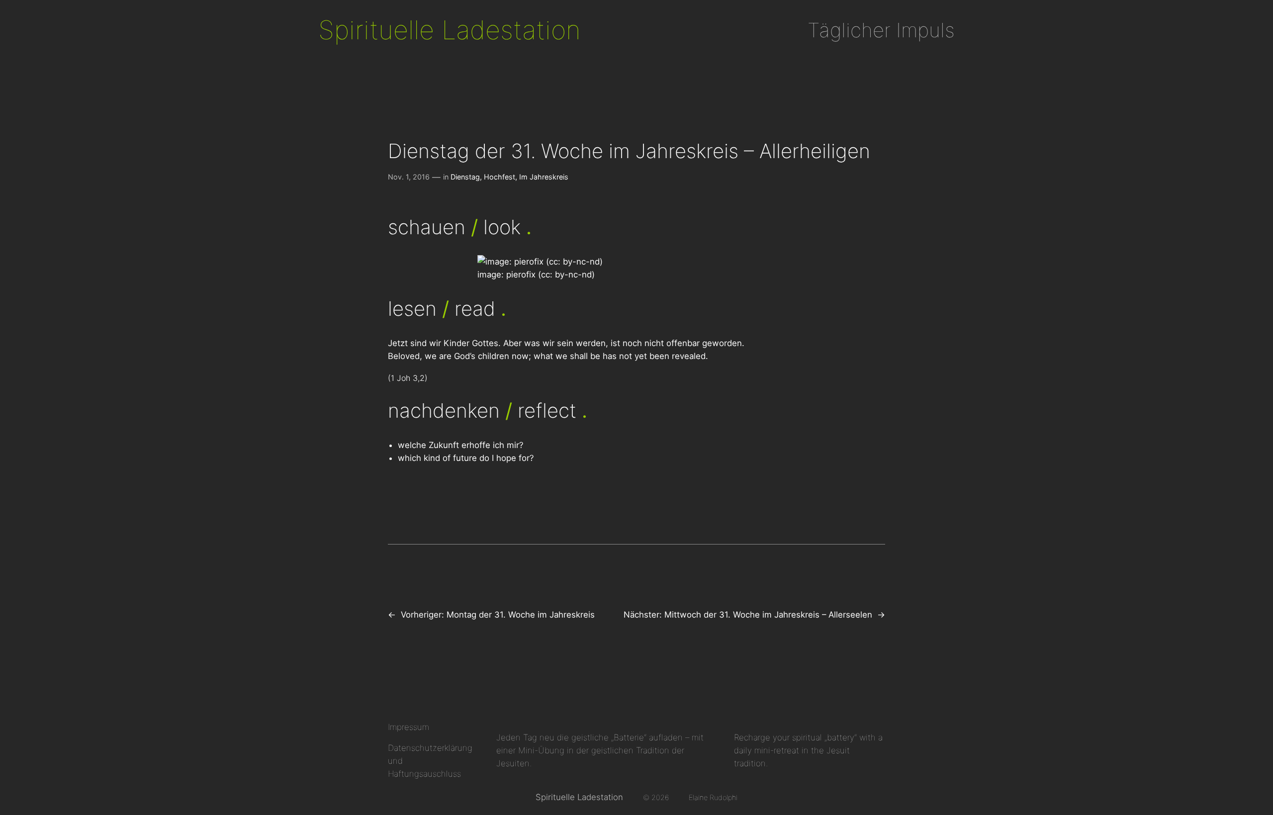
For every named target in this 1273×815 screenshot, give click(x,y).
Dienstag (465, 177)
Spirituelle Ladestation (449, 30)
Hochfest (499, 177)
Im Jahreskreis (543, 177)
